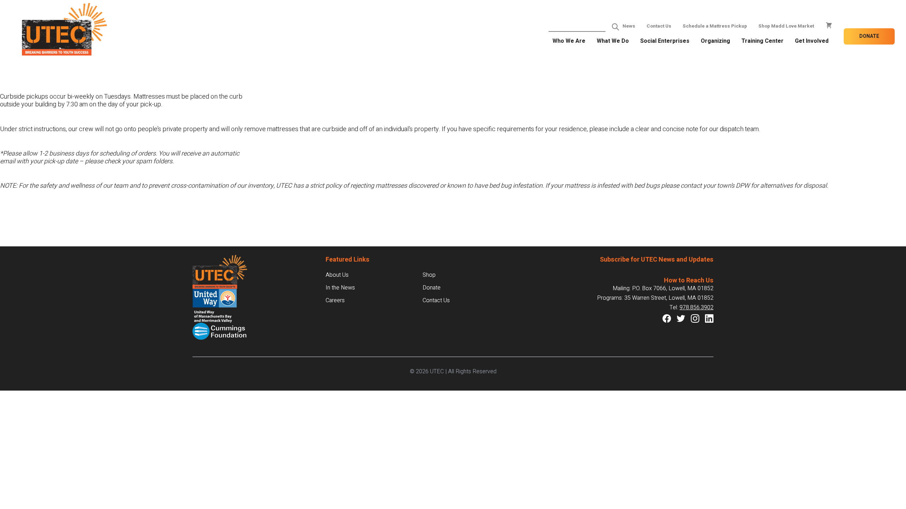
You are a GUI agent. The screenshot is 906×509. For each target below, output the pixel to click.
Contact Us (659, 26)
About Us (337, 275)
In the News (340, 287)
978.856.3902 (696, 307)
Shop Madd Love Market (786, 26)
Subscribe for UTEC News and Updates (656, 259)
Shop (429, 275)
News (629, 26)
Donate (869, 36)
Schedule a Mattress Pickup (715, 26)
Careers (335, 300)
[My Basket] (828, 25)
